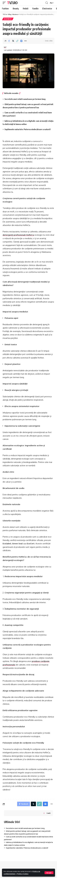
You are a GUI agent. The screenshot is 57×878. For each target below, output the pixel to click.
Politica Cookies (22, 874)
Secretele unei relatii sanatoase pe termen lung (25, 99)
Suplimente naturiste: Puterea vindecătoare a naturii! (28, 129)
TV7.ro (12, 3)
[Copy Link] (17, 41)
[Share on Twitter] (13, 41)
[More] (25, 41)
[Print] (21, 41)
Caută (48, 813)
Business (8, 19)
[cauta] (47, 3)
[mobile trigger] (5, 3)
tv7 (5, 47)
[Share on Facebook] (9, 41)
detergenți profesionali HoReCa (18, 235)
